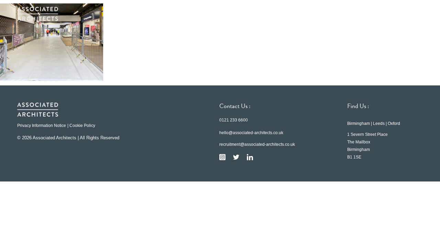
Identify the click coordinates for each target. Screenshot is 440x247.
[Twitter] (236, 157)
